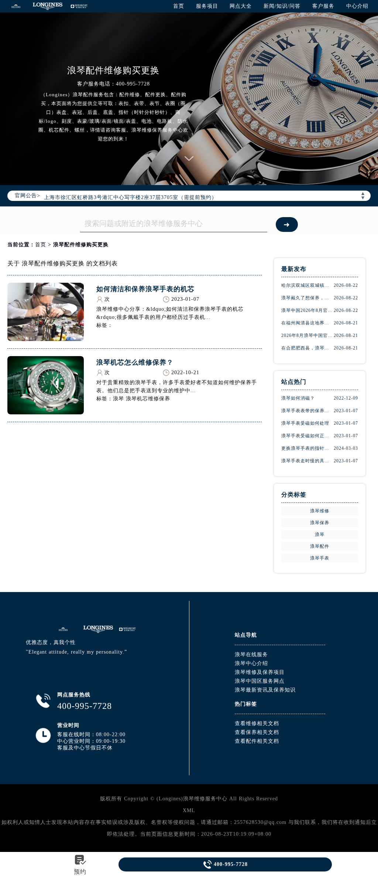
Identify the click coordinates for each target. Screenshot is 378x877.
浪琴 (319, 534)
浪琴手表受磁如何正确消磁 (307, 435)
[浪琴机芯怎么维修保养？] (45, 412)
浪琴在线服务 (251, 654)
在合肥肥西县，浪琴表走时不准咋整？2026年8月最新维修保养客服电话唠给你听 (307, 348)
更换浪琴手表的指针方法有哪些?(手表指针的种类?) (307, 448)
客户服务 (323, 6)
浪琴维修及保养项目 (260, 672)
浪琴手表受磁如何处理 (305, 423)
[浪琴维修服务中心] (15, 6)
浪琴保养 (319, 522)
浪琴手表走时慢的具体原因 (307, 460)
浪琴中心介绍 (251, 663)
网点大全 (241, 6)
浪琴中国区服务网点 (260, 681)
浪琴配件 (319, 546)
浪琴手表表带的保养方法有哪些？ (307, 410)
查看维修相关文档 (257, 723)
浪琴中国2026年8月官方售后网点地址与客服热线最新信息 (307, 310)
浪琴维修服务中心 (205, 798)
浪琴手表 (319, 558)
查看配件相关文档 (257, 741)
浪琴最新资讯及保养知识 (265, 690)
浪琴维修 (319, 511)
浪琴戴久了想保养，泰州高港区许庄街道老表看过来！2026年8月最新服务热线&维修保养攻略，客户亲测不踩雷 (307, 297)
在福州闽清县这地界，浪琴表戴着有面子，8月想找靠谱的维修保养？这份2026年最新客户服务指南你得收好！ (307, 323)
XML (189, 810)
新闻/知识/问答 (282, 6)
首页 (178, 6)
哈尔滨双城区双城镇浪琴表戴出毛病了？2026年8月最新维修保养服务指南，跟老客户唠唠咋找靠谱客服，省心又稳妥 (307, 285)
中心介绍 (357, 6)
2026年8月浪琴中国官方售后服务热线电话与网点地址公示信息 (307, 335)
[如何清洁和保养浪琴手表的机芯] (45, 339)
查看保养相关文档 (257, 732)
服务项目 (207, 6)
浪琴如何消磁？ (298, 398)
